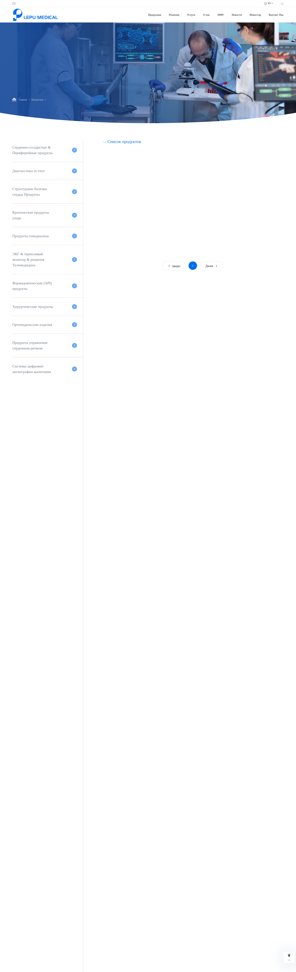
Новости (237, 14)
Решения (174, 14)
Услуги (191, 14)
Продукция (154, 14)
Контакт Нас (276, 14)
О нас (206, 14)
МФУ (221, 14)
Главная (23, 99)
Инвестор (255, 14)
